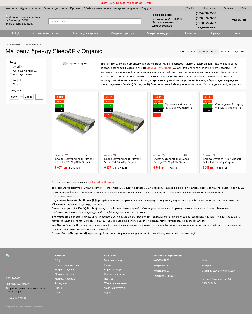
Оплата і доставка (55, 8)
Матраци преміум (123, 33)
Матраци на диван (85, 33)
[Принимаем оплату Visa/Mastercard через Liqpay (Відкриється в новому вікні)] (27, 290)
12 (185, 155)
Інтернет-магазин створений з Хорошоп (24, 306)
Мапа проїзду (209, 283)
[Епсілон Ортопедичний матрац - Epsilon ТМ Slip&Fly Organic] (75, 122)
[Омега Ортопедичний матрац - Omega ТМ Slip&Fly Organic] (173, 122)
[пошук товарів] (138, 21)
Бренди (216, 33)
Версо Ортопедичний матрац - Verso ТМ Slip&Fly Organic (123, 160)
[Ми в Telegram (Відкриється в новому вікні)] (160, 8)
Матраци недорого (159, 33)
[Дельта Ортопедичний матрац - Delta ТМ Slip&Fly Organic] (223, 122)
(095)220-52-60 (206, 13)
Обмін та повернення (97, 8)
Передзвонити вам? (207, 27)
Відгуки (146, 8)
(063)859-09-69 (206, 18)
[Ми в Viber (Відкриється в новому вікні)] (156, 8)
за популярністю (208, 51)
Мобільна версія (18, 298)
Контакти (11, 8)
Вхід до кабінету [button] (113, 260)
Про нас (75, 8)
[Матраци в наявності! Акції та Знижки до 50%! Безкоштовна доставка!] (19, 263)
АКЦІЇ (15, 33)
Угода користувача (126, 8)
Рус (193, 8)
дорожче (240, 51)
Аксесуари (192, 33)
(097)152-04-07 (206, 23)
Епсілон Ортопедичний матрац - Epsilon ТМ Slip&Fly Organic (74, 160)
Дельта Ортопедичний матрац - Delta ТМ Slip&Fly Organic (223, 160)
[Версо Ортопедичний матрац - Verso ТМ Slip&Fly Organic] (124, 122)
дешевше (226, 51)
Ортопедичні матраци (46, 33)
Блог (237, 33)
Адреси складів (30, 8)
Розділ (14, 62)
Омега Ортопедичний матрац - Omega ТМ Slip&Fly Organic (172, 160)
